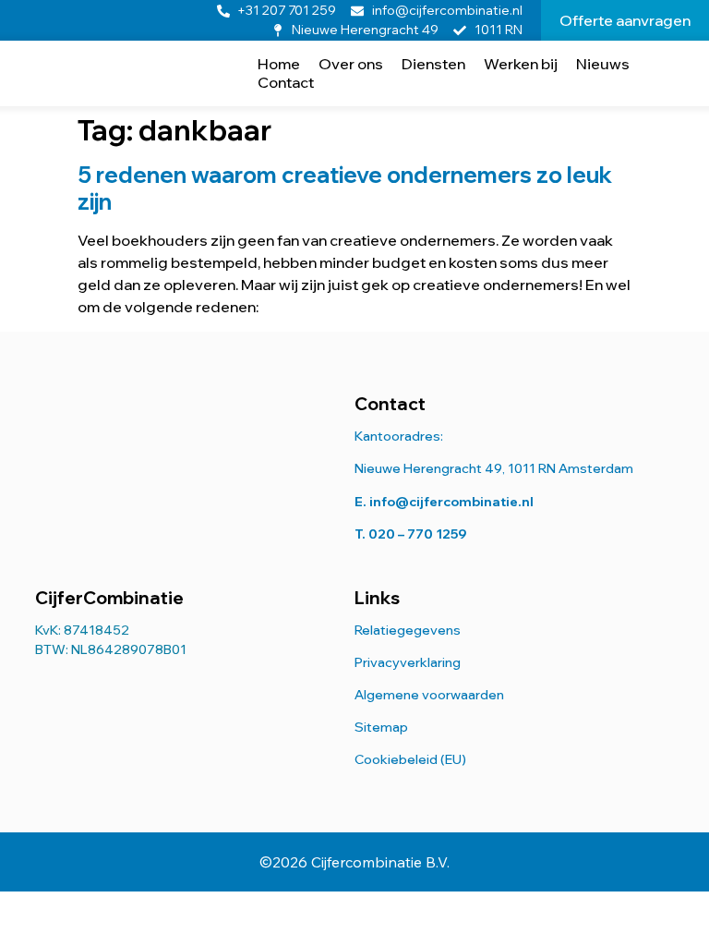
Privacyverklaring (407, 662)
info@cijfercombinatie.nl (451, 501)
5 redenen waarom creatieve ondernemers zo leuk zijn (345, 188)
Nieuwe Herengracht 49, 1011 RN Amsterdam (493, 468)
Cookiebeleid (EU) (410, 759)
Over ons (350, 64)
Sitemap (381, 727)
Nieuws (603, 64)
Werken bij (521, 64)
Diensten (433, 64)
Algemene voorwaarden (429, 694)
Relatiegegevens (407, 630)
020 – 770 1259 (417, 534)
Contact (286, 82)
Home (279, 64)
